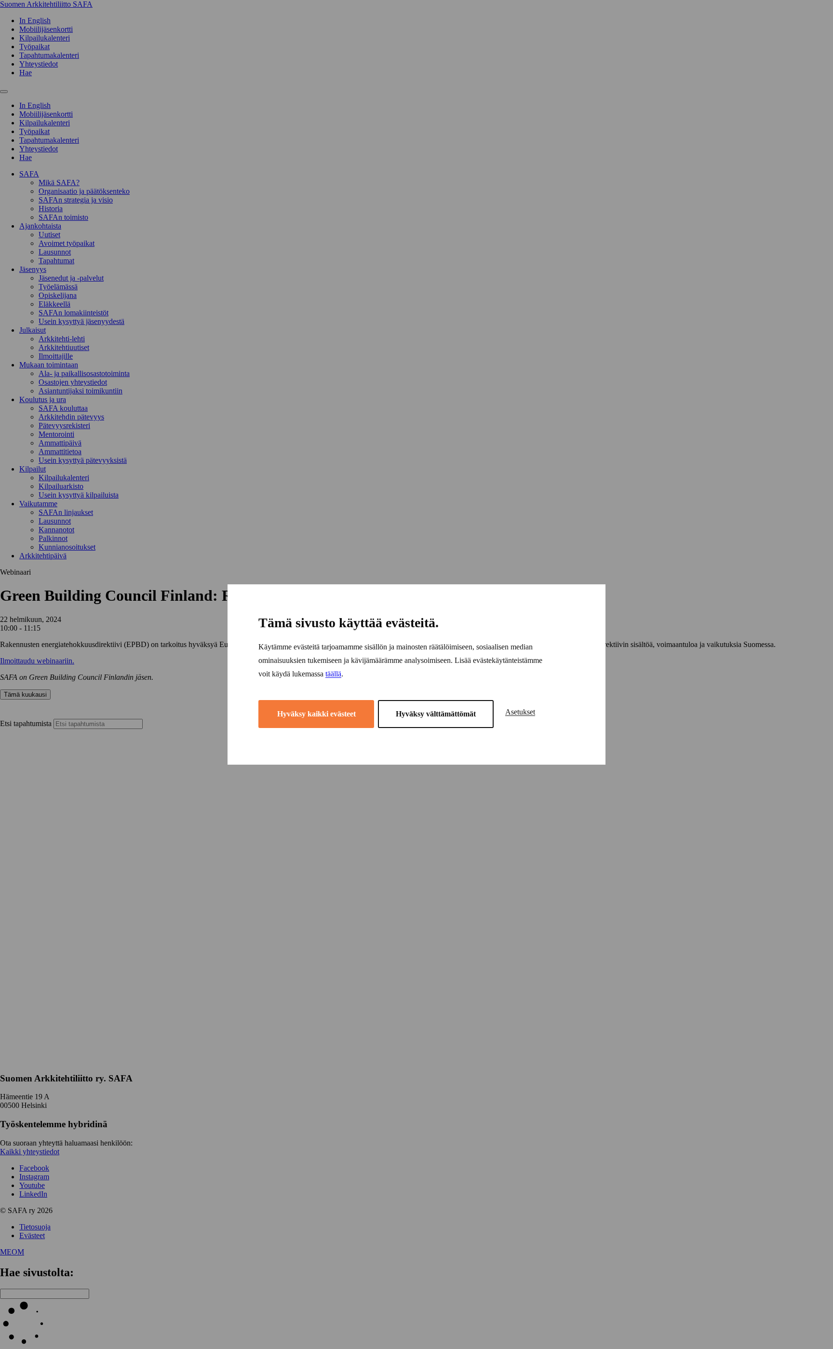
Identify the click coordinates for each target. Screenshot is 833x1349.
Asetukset (520, 712)
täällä (333, 674)
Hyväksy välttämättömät (436, 714)
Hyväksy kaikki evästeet (316, 714)
